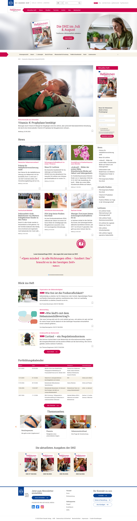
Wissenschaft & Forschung (61, 54)
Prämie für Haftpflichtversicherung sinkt (28, 167)
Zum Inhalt (50, 352)
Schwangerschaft (23, 54)
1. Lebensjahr (39, 54)
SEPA (67, 510)
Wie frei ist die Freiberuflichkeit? (64, 293)
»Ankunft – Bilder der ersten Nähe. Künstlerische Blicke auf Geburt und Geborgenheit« (82, 170)
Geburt (32, 54)
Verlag (34, 3)
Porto (67, 493)
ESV (19, 59)
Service (39, 3)
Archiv (63, 10)
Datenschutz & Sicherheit (63, 518)
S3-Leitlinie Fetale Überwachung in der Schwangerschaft (105, 213)
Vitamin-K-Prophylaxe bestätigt (37, 122)
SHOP (27, 3)
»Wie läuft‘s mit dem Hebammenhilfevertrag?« (55, 314)
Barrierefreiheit (76, 518)
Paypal (68, 504)
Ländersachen (92, 54)
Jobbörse (46, 3)
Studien (48, 10)
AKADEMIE (21, 3)
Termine (56, 10)
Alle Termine (51, 405)
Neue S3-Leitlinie (52, 167)
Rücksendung (70, 496)
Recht (84, 54)
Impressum (85, 518)
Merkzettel (77, 10)
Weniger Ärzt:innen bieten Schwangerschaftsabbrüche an (82, 215)
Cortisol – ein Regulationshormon (65, 336)
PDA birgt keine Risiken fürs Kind (54, 214)
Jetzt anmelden (40, 498)
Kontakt (101, 495)
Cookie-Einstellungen (96, 518)
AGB (54, 518)
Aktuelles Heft (31, 10)
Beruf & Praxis (49, 54)
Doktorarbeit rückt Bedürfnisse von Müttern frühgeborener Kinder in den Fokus (28, 216)
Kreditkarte (69, 507)
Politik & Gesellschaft (75, 54)
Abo (69, 10)
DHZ (16, 3)
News (41, 10)
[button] (68, 31)
